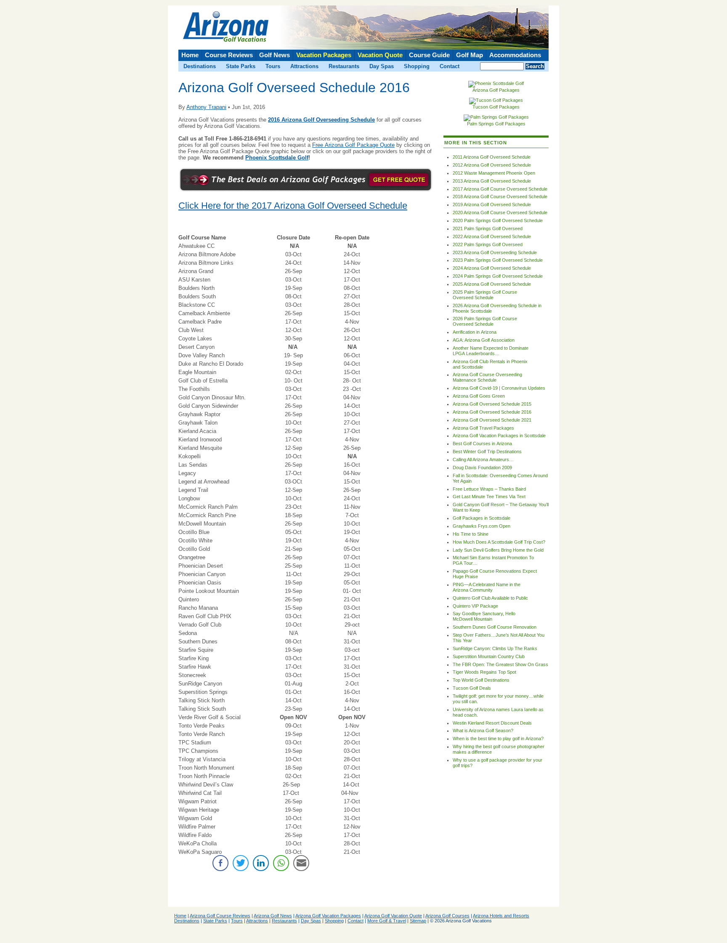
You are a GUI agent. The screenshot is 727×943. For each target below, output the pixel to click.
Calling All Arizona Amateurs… (483, 459)
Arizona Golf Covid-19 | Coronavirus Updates (499, 387)
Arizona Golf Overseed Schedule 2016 (492, 411)
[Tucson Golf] (496, 100)
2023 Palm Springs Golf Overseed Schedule (498, 260)
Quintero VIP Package (475, 605)
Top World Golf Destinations (481, 680)
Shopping (417, 66)
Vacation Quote (380, 55)
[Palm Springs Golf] (496, 117)
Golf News (274, 55)
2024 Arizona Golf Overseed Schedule (492, 268)
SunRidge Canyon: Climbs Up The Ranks (495, 648)
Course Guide (429, 55)
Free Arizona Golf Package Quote (353, 145)
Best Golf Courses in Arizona (482, 443)
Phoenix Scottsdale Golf (276, 157)
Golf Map (469, 55)
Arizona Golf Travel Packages (483, 427)
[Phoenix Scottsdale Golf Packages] (496, 83)
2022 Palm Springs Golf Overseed (488, 244)
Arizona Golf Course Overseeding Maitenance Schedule (487, 377)
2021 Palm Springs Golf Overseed (488, 228)
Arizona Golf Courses (447, 915)
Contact (449, 66)
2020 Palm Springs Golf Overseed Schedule (498, 220)
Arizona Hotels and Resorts (501, 915)
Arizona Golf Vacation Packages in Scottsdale (499, 435)
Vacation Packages (323, 55)
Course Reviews (229, 55)
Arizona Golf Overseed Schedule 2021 (492, 419)
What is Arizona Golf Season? (483, 730)
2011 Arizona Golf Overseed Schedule (492, 156)
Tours (272, 66)
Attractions (304, 66)
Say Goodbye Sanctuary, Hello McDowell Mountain (484, 616)
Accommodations (515, 55)
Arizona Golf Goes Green (479, 395)
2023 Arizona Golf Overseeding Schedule (495, 252)
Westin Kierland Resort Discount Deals (492, 722)
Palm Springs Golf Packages (496, 123)
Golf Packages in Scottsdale (481, 518)
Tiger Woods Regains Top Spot (484, 672)
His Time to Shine (470, 534)
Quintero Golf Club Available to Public (490, 597)
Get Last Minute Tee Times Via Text (489, 496)
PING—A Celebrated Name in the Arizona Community (486, 587)
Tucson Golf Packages (496, 106)
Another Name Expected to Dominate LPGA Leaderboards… (490, 350)
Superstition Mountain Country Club (489, 656)
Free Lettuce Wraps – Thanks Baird (489, 488)
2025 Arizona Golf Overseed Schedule (492, 284)
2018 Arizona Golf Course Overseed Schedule (500, 196)
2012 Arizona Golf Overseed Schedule (492, 164)
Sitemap (418, 920)
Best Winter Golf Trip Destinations (487, 451)
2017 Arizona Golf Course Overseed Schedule (500, 188)
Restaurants (344, 66)
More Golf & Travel (386, 920)
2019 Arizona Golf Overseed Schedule (492, 204)
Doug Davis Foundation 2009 (482, 467)
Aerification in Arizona (474, 332)
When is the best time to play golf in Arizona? (498, 738)
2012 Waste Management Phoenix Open (494, 172)
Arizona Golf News (273, 915)
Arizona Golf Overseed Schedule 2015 (492, 403)
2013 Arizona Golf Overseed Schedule (492, 180)
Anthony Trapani (206, 107)
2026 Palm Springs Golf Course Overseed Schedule (485, 321)
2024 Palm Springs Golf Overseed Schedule (498, 276)
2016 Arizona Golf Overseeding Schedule (321, 120)
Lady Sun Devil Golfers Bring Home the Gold (498, 550)
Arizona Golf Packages (496, 90)
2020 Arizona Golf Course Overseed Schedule (500, 212)
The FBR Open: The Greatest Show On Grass (500, 664)
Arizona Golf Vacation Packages (328, 915)
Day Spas (381, 66)
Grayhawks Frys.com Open (481, 526)
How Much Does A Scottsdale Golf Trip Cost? (499, 542)
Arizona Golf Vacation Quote (393, 915)
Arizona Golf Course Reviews (220, 915)
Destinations (199, 66)
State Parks (240, 66)
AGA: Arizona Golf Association (484, 340)
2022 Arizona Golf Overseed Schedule (492, 236)
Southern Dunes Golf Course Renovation (494, 627)
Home (190, 55)
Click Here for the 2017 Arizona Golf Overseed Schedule (292, 206)
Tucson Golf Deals (472, 688)
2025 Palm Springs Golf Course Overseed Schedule (485, 295)
